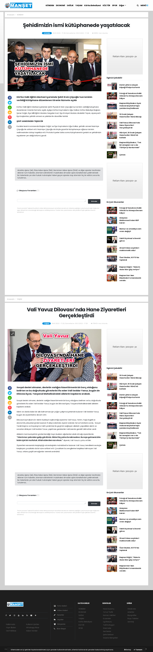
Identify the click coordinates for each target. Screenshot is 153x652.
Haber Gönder (32, 631)
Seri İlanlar (107, 631)
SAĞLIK (70, 5)
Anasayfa (11, 15)
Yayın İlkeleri (11, 627)
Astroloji (131, 622)
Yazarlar (60, 615)
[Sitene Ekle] (36, 615)
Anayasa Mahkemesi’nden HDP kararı (129, 220)
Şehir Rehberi (108, 634)
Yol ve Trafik (108, 612)
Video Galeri (62, 610)
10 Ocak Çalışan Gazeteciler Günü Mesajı (130, 115)
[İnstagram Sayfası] (15, 615)
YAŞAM (78, 5)
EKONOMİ (60, 5)
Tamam (138, 650)
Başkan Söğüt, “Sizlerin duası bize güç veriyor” (129, 268)
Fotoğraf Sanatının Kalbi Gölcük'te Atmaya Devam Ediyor (130, 96)
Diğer (122, 5)
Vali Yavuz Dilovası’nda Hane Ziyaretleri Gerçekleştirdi (129, 125)
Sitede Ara (132, 609)
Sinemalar (107, 628)
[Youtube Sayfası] (19, 615)
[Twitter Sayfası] (11, 615)
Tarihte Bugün (109, 625)
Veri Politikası (11, 631)
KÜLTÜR (106, 5)
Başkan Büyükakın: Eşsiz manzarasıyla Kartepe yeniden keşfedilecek (130, 105)
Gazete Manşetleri (110, 638)
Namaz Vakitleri (109, 615)
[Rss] (28, 615)
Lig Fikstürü (107, 622)
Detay (128, 650)
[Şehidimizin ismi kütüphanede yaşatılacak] (54, 65)
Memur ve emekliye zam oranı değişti (130, 230)
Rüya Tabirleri (133, 618)
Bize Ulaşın (61, 628)
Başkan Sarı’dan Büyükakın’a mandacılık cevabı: (130, 278)
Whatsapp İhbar (32, 627)
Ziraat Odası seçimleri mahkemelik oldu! (129, 249)
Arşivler (60, 619)
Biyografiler (132, 615)
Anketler (131, 612)
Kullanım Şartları (32, 624)
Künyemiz (61, 624)
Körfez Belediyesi (92, 5)
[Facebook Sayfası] (7, 615)
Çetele (122, 155)
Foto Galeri (62, 606)
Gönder (94, 201)
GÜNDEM (50, 5)
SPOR (114, 5)
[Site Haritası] (32, 615)
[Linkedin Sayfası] (23, 615)
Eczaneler (107, 618)
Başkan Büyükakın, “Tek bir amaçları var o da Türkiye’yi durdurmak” (130, 145)
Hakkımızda (10, 624)
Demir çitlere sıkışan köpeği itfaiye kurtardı (129, 86)
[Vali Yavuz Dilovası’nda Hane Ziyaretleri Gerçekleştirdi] (54, 355)
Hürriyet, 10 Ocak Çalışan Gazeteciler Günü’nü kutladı (130, 135)
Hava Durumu (108, 609)
